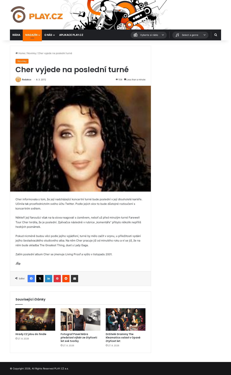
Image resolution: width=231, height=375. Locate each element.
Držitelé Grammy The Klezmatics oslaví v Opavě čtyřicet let (123, 337)
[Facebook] (31, 278)
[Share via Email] (74, 278)
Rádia (16, 34)
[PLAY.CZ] (37, 14)
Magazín (31, 34)
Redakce (26, 79)
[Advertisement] (187, 71)
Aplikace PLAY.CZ (71, 34)
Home (21, 53)
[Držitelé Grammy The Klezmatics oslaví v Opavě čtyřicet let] (125, 319)
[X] (39, 278)
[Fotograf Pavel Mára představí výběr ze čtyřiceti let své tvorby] (80, 319)
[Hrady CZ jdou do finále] (35, 319)
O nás (48, 34)
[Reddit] (65, 278)
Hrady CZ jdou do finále (31, 334)
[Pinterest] (57, 278)
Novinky (31, 53)
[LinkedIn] (48, 278)
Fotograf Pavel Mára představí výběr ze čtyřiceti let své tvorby (79, 337)
